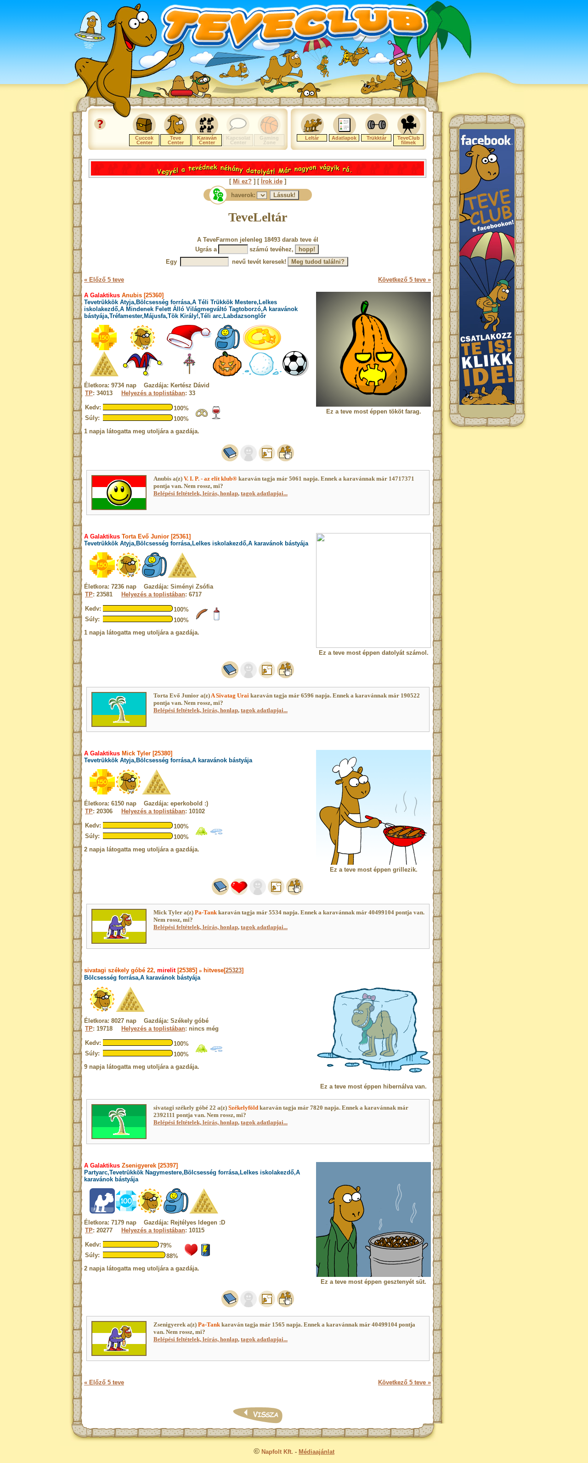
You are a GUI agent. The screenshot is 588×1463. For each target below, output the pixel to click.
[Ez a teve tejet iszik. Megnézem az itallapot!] (216, 618)
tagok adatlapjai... (264, 493)
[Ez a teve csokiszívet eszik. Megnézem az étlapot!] (191, 1254)
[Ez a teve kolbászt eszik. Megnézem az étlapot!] (202, 618)
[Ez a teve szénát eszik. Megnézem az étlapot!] (202, 835)
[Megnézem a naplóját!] (229, 459)
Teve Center (176, 140)
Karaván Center (207, 140)
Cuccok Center (144, 140)
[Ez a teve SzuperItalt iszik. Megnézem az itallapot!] (206, 1254)
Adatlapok (344, 138)
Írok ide (272, 181)
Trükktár (376, 138)
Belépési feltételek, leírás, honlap (195, 493)
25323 (234, 970)
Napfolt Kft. (277, 1451)
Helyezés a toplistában (153, 393)
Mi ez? (242, 181)
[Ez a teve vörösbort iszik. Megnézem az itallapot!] (216, 417)
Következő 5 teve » (404, 279)
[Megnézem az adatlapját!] (239, 893)
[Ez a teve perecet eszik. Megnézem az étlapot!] (202, 417)
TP (89, 393)
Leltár (312, 138)
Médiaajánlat (316, 1451)
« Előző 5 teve (104, 279)
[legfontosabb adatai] (285, 459)
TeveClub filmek (408, 140)
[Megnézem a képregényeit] (267, 459)
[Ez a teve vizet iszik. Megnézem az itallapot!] (216, 835)
